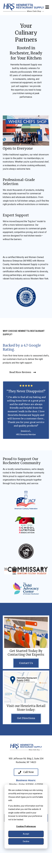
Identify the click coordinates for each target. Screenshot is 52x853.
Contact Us (26, 663)
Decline (26, 841)
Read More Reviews (20, 372)
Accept (26, 834)
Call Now (28, 772)
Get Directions (26, 718)
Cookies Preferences (26, 826)
